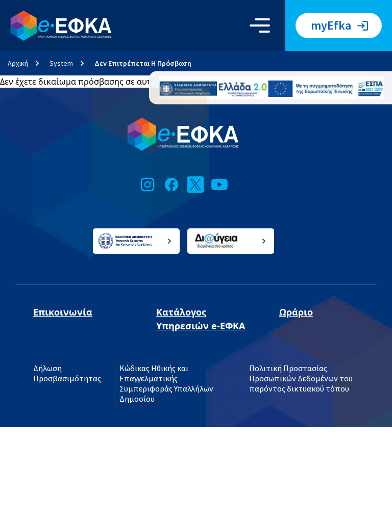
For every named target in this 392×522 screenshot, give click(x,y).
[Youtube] (219, 184)
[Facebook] (171, 184)
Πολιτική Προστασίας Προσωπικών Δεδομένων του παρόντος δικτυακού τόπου (301, 378)
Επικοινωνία (62, 312)
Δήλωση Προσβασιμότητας (67, 373)
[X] (195, 184)
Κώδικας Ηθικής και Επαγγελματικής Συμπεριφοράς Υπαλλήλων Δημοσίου (166, 383)
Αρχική (18, 63)
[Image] (271, 87)
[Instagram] (147, 184)
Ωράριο (296, 312)
